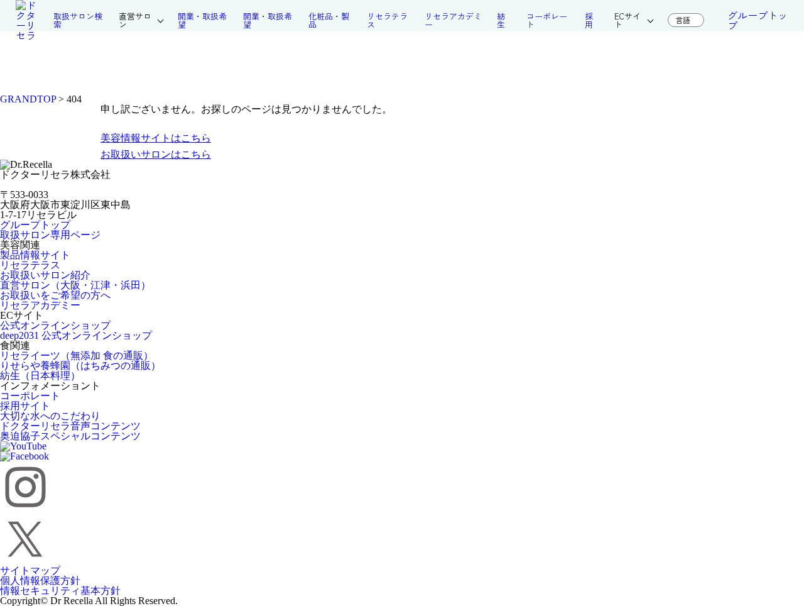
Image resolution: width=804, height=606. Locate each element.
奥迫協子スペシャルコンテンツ (70, 436)
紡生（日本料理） (40, 375)
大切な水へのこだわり (50, 415)
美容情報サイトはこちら (155, 138)
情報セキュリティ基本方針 (60, 590)
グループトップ (757, 20)
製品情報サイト (35, 255)
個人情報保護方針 (40, 580)
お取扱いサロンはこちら (155, 154)
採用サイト (25, 405)
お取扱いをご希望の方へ (55, 295)
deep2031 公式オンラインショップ (76, 335)
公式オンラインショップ (55, 325)
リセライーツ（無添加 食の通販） (76, 355)
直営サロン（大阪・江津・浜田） (75, 285)
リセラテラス (30, 265)
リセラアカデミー (40, 305)
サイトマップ (30, 570)
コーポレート (30, 395)
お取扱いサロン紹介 (45, 275)
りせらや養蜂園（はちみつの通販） (80, 365)
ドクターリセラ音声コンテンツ (70, 426)
